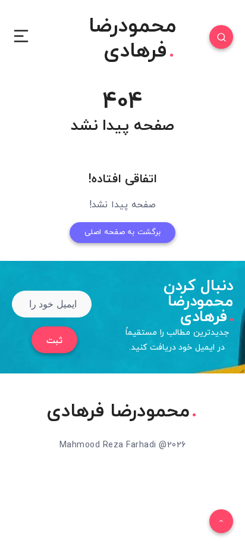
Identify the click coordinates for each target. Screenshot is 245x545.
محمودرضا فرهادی (132, 39)
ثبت (54, 341)
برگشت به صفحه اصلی (122, 232)
